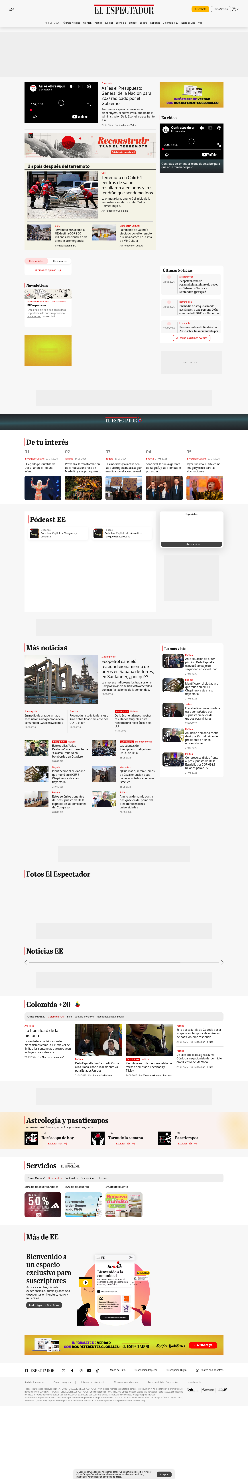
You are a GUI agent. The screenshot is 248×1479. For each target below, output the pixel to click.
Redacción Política (102, 1190)
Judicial (72, 856)
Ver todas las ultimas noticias (191, 383)
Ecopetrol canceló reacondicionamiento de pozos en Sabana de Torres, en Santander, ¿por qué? (198, 331)
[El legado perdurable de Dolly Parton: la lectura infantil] (43, 602)
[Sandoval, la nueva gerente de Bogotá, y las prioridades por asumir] (164, 602)
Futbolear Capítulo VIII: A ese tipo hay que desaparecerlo (123, 649)
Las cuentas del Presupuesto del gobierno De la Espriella (136, 863)
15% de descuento (77, 1301)
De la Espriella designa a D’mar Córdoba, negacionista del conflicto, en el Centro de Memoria (199, 1173)
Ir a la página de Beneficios (44, 1419)
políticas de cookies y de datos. (106, 1476)
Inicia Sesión (221, 9)
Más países (125, 881)
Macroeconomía (144, 856)
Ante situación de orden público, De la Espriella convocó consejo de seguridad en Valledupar (201, 779)
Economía (106, 83)
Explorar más (55, 1258)
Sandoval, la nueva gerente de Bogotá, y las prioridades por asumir (164, 582)
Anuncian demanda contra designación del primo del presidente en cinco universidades (136, 916)
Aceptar (164, 1474)
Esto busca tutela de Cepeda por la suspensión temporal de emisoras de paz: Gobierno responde (198, 1147)
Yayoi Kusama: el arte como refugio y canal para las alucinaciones (203, 582)
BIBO (57, 225)
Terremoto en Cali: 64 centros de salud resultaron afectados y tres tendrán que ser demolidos (127, 185)
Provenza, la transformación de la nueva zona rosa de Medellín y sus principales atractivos (82, 582)
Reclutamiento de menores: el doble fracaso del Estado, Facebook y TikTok (149, 1181)
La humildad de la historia (41, 1147)
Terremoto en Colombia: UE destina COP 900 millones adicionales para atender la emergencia (71, 235)
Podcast (109, 644)
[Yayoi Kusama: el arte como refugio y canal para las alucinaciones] (204, 602)
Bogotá (56, 881)
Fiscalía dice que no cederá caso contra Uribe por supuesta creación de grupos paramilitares (202, 828)
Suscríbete (200, 9)
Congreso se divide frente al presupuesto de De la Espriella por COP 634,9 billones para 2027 (201, 877)
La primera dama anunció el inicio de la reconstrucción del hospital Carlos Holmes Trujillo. (125, 202)
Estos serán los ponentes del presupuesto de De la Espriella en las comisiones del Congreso (69, 916)
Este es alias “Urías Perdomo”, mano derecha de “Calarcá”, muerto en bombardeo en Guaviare (70, 865)
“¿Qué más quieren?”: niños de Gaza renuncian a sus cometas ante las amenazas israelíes (137, 891)
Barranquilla (185, 347)
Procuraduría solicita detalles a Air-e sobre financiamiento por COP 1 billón (199, 376)
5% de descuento (116, 1301)
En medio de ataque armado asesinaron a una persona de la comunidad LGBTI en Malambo (199, 355)
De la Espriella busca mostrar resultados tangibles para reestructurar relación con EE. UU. (133, 835)
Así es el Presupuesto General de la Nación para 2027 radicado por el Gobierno (126, 96)
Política (134, 826)
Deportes (45, 644)
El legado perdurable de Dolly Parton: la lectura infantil (40, 582)
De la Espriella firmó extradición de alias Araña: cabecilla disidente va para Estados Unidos (97, 1181)
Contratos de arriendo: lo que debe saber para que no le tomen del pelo (190, 165)
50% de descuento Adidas (41, 1301)
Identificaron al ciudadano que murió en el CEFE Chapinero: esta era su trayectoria (68, 891)
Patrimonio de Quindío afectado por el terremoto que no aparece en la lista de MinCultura (136, 235)
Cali (103, 172)
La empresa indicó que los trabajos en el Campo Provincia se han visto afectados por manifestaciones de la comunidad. (126, 800)
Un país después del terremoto (58, 166)
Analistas (29, 1140)
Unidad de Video (128, 125)
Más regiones (186, 322)
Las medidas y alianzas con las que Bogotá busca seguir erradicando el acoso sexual (123, 582)
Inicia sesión (34, 316)
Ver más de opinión (45, 270)
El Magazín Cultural (130, 225)
